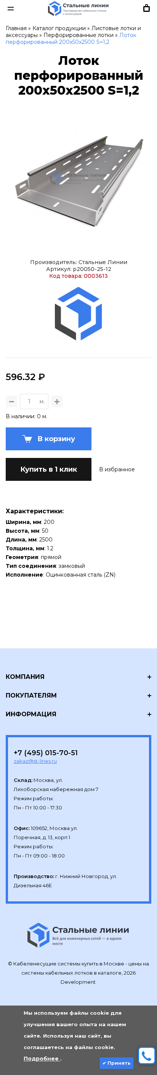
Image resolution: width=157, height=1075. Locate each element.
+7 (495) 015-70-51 (46, 753)
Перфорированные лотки (78, 35)
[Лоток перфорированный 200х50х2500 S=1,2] (78, 178)
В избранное (117, 469)
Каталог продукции (59, 28)
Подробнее (42, 1058)
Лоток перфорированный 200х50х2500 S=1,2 (71, 38)
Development (79, 982)
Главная (16, 28)
